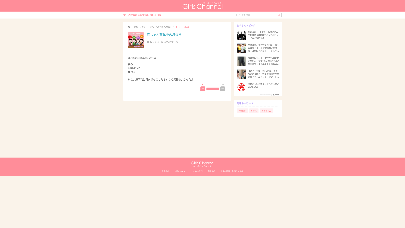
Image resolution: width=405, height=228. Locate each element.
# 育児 (254, 111)
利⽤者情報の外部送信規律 (232, 171)
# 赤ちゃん (266, 111)
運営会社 (165, 171)
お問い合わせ (180, 171)
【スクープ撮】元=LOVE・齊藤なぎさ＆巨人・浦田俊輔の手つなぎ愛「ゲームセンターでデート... (263, 74)
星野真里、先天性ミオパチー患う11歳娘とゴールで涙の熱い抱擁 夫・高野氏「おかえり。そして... (263, 48)
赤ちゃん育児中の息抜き (164, 34)
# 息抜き (242, 111)
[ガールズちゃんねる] (129, 27)
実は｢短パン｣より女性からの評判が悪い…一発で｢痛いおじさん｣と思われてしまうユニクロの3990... (263, 61)
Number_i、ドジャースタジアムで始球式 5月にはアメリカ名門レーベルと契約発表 (263, 35)
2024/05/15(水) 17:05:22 (145, 58)
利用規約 (211, 171)
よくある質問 (196, 171)
